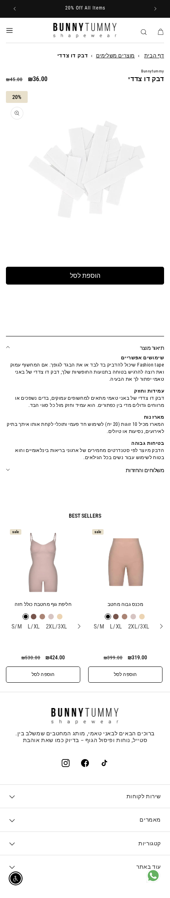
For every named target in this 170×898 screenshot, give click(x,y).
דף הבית (154, 56)
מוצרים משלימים (115, 56)
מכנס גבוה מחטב (125, 604)
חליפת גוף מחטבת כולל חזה (43, 604)
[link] (153, 880)
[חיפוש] (143, 31)
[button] (9, 30)
